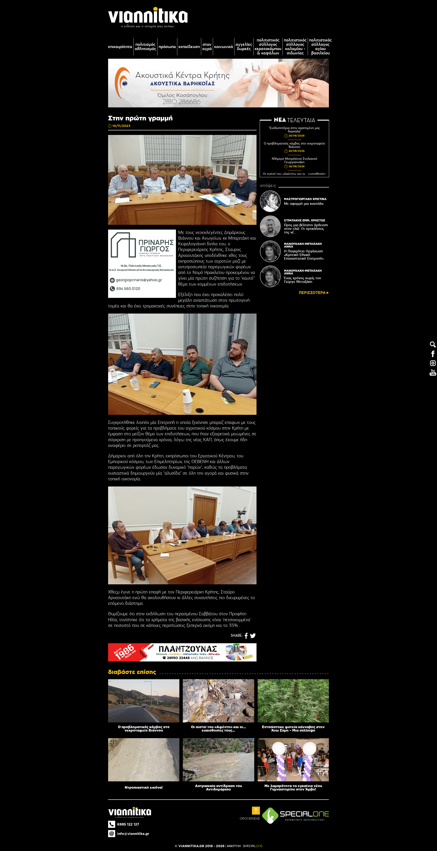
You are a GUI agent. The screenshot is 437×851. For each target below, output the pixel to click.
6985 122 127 (128, 824)
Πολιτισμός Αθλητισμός (145, 46)
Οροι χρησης (250, 818)
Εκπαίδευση (189, 47)
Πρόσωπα (167, 47)
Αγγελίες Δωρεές (244, 46)
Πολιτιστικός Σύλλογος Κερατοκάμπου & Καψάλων (268, 46)
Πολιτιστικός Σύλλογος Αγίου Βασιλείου (320, 46)
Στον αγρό (207, 46)
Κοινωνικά (223, 47)
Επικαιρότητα (120, 47)
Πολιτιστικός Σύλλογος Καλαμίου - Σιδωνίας (295, 46)
